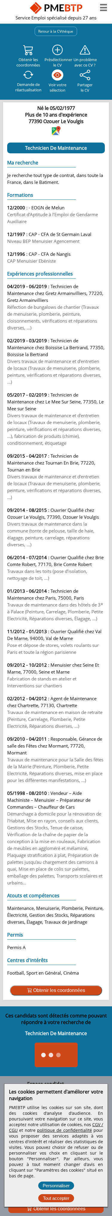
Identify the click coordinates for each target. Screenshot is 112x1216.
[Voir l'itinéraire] (56, 133)
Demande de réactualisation (28, 87)
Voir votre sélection (57, 87)
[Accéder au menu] (103, 7)
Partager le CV (85, 87)
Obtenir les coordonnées (58, 1208)
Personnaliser (56, 1185)
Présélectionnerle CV (57, 62)
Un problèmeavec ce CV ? (85, 62)
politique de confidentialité (64, 1130)
